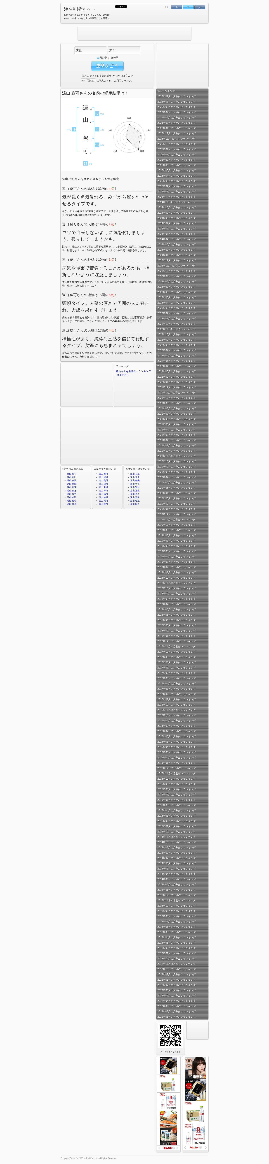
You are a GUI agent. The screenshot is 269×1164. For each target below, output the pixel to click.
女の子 (114, 57)
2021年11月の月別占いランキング (176, 392)
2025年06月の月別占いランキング (176, 165)
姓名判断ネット (80, 9)
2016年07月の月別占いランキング (176, 731)
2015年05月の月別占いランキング (176, 805)
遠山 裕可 (103, 500)
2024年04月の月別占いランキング (176, 239)
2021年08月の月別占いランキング (176, 408)
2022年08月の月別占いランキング (176, 345)
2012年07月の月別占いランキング (176, 985)
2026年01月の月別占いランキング (176, 128)
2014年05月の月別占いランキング (176, 868)
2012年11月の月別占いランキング (176, 964)
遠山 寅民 (135, 487)
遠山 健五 (135, 500)
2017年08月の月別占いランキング (176, 662)
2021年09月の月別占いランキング (176, 403)
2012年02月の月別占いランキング (176, 1011)
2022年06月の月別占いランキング (176, 355)
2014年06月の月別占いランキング (176, 863)
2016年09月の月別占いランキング (176, 720)
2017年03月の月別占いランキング (176, 688)
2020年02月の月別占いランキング (176, 503)
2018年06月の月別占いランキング (176, 609)
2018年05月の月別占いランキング (176, 614)
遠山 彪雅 (71, 487)
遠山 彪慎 (71, 480)
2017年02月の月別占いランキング (176, 694)
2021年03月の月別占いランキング (176, 435)
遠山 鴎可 (103, 480)
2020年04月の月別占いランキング (176, 493)
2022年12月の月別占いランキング (176, 324)
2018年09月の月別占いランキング (176, 593)
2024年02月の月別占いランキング (176, 249)
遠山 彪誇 (71, 494)
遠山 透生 (135, 490)
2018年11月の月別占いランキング (176, 583)
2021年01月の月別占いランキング (176, 445)
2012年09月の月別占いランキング (176, 974)
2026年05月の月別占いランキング (176, 107)
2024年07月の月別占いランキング (176, 223)
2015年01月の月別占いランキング (176, 826)
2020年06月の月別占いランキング (176, 482)
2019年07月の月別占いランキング (176, 540)
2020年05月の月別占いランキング (176, 487)
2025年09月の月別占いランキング (176, 149)
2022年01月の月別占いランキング (176, 382)
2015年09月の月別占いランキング (176, 784)
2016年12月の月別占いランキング (176, 704)
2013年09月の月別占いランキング (176, 911)
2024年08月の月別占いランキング (176, 218)
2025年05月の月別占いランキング (176, 170)
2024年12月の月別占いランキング (176, 197)
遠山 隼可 (103, 490)
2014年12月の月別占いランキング (176, 831)
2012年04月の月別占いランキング (176, 1001)
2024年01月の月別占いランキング (176, 255)
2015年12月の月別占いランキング (176, 768)
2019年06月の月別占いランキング (176, 546)
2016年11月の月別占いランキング (176, 710)
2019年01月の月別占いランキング (176, 572)
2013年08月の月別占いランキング (176, 916)
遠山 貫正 (135, 473)
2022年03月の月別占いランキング (176, 371)
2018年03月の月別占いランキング (176, 625)
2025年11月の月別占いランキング (176, 138)
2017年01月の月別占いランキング (176, 699)
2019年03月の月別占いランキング (176, 562)
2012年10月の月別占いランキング (176, 969)
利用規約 (89, 80)
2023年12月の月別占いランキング (176, 260)
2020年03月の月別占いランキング (176, 498)
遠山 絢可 (103, 477)
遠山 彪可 (71, 473)
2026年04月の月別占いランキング (176, 112)
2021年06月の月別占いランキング (176, 419)
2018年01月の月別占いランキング (176, 636)
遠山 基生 (135, 497)
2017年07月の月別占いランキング (176, 667)
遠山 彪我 (71, 497)
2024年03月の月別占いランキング (176, 244)
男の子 (103, 57)
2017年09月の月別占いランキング (176, 657)
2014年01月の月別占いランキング (176, 889)
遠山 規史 (135, 477)
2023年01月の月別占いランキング (176, 318)
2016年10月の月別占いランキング (176, 715)
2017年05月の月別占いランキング (176, 678)
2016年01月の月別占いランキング (176, 763)
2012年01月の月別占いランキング (176, 1016)
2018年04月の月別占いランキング (176, 620)
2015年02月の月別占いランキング (176, 821)
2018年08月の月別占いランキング (176, 599)
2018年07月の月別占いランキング (176, 604)
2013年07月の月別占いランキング (176, 921)
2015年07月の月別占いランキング (176, 794)
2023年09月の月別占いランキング (176, 276)
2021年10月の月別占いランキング (176, 398)
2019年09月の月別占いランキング (176, 530)
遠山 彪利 (71, 477)
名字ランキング (166, 91)
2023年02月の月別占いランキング (176, 313)
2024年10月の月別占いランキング (176, 207)
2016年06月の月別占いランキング (176, 736)
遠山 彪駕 (71, 504)
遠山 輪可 (103, 494)
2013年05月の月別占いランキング (176, 932)
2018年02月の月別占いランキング (176, 630)
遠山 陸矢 (135, 504)
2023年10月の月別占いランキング (176, 271)
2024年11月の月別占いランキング (176, 202)
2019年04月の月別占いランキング (176, 556)
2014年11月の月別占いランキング (176, 837)
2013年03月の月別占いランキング (176, 942)
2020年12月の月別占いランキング (176, 450)
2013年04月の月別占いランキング (176, 937)
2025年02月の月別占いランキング (176, 186)
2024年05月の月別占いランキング (176, 234)
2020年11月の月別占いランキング (176, 456)
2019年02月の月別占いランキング (176, 567)
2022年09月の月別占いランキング (176, 339)
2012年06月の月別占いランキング (176, 990)
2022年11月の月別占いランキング (176, 329)
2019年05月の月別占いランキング (176, 551)
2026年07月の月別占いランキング (176, 96)
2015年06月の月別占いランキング (176, 800)
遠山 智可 (103, 473)
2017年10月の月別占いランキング (176, 651)
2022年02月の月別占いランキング (176, 376)
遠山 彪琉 (71, 500)
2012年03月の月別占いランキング (176, 1006)
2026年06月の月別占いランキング (176, 101)
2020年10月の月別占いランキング (176, 461)
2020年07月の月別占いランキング (176, 477)
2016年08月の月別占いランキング (176, 726)
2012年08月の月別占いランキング (176, 979)
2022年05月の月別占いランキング (176, 361)
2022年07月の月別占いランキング (176, 350)
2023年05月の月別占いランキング (176, 297)
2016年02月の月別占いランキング (176, 757)
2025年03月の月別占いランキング (176, 181)
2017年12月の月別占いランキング (176, 641)
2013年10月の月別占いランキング (176, 905)
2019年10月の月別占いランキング (176, 525)
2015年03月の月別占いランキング (176, 815)
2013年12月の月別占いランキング (176, 895)
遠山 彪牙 (71, 490)
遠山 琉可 (103, 484)
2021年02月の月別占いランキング (176, 440)
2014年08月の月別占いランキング (176, 852)
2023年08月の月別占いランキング (176, 281)
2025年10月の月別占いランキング (176, 144)
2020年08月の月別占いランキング (176, 472)
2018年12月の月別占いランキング (176, 577)
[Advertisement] (134, 33)
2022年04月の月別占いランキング (176, 366)
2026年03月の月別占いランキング (176, 117)
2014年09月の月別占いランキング (176, 847)
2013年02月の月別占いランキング (176, 948)
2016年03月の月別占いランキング (176, 752)
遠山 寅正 (135, 484)
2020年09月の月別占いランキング (176, 466)
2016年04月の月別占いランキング (176, 747)
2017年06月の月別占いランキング (176, 673)
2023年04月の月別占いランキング (176, 302)
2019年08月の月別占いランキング (176, 535)
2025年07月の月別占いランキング (176, 160)
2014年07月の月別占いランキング (176, 858)
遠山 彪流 (71, 484)
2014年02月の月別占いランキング (176, 884)
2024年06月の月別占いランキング (176, 228)
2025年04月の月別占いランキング (176, 175)
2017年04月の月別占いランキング (176, 683)
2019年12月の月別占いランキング (176, 514)
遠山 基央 (135, 480)
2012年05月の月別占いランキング (176, 995)
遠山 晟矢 (135, 494)
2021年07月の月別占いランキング (176, 413)
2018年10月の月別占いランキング (176, 588)
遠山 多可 (103, 487)
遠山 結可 (103, 497)
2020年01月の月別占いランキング (176, 509)
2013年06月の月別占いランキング (176, 927)
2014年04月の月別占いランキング (176, 874)
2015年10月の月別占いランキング (176, 778)
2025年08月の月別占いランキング (176, 154)
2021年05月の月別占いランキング (176, 424)
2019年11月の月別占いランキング (176, 519)
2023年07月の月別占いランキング (176, 286)
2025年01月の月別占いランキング (176, 191)
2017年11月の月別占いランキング (176, 646)
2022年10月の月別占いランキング (176, 334)
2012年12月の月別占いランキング (176, 958)
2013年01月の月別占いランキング (176, 953)
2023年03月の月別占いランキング (176, 308)
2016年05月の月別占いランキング (176, 741)
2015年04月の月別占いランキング (176, 810)
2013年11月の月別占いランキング (176, 900)
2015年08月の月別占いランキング (176, 789)
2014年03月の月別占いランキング (176, 879)
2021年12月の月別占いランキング (176, 387)
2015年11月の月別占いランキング (176, 773)
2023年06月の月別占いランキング (176, 292)
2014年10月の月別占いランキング (176, 842)
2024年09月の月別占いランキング (176, 212)
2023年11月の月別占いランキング (176, 265)
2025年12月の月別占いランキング (176, 133)
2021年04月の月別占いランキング (176, 429)
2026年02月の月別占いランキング (176, 123)
